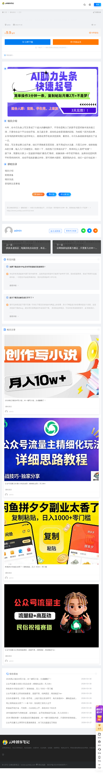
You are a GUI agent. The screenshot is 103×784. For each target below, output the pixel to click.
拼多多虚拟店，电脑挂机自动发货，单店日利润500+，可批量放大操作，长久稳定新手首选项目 (26, 248)
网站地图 (41, 765)
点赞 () (66, 194)
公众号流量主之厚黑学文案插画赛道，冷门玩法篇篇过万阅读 (31, 722)
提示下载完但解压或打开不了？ (22, 297)
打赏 (52, 194)
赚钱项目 (13, 12)
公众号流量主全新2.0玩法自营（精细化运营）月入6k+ (25, 484)
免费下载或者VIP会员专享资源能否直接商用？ (28, 267)
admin (9, 25)
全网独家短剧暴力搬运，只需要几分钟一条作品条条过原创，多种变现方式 (77, 248)
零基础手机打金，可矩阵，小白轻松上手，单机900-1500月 (31, 708)
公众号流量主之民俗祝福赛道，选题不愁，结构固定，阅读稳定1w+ (30, 650)
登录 (97, 4)
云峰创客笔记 (13, 208)
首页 (5, 12)
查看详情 (13, 285)
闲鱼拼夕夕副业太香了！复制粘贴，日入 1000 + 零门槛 (26, 567)
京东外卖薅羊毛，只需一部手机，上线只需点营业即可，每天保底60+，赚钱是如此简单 (42, 698)
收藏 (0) (39, 194)
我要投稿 (98, 12)
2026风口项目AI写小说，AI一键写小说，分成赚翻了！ (25, 400)
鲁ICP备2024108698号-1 (57, 765)
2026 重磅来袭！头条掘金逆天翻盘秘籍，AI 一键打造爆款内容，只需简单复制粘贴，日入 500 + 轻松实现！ (42, 718)
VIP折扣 (95, 33)
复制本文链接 (71, 231)
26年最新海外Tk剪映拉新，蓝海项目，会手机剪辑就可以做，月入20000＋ (37, 713)
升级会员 (77, 42)
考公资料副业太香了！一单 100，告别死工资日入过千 (28, 703)
